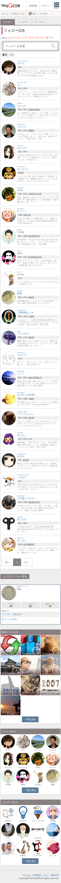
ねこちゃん (23, 767)
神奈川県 (27, 215)
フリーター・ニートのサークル (10, 713)
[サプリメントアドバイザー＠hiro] (23, 830)
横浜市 (39, 378)
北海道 (31, 109)
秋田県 (21, 173)
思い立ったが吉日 (9, 619)
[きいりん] (53, 847)
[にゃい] (8, 830)
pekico (23, 855)
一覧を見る (30, 719)
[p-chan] (9, 278)
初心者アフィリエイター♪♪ (30, 673)
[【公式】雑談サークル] (50, 645)
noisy (38, 767)
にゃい (8, 838)
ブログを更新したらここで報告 (10, 653)
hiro (4, 37)
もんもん (37, 750)
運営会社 (55, 875)
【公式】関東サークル (10, 674)
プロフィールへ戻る (16, 576)
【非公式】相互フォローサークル (10, 693)
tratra (23, 785)
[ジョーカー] (38, 847)
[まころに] (9, 544)
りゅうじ (52, 750)
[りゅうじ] (9, 130)
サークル (39, 22)
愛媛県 (31, 130)
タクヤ (8, 750)
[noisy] (9, 194)
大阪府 (31, 399)
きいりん (52, 855)
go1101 (8, 821)
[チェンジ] (9, 215)
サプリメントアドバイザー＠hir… (23, 836)
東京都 (31, 236)
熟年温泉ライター (8, 854)
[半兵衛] (9, 236)
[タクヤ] (9, 67)
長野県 (31, 337)
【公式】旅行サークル (30, 654)
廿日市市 (38, 194)
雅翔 (53, 785)
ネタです (37, 838)
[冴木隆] (53, 812)
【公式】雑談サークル (50, 654)
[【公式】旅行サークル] (31, 645)
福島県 (31, 297)
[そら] (53, 830)
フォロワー (23, 22)
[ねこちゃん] (9, 173)
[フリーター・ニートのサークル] (11, 705)
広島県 (31, 194)
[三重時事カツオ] (9, 316)
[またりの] (9, 152)
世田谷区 (38, 257)
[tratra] (9, 257)
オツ (23, 750)
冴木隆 (53, 821)
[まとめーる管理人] (9, 399)
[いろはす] (9, 481)
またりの (8, 767)
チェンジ (52, 767)
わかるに (23, 821)
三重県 (31, 316)
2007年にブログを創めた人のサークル (50, 693)
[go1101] (8, 812)
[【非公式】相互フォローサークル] (11, 685)
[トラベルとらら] (9, 418)
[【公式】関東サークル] (11, 665)
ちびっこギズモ (38, 821)
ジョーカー (37, 855)
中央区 (37, 502)
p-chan (38, 785)
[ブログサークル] (10, 5)
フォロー (11, 605)
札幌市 (37, 109)
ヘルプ (46, 875)
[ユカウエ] (9, 358)
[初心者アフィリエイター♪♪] (31, 665)
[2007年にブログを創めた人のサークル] (50, 685)
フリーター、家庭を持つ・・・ (15, 614)
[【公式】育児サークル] (50, 665)
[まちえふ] (9, 439)
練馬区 (32, 544)
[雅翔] (9, 297)
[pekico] (23, 847)
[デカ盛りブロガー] (9, 502)
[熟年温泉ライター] (8, 847)
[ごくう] (9, 377)
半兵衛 (8, 785)
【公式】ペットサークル (30, 693)
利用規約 (37, 875)
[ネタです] (38, 830)
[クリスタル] (9, 337)
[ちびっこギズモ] (38, 812)
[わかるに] (23, 812)
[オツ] (9, 88)
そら (53, 838)
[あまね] (9, 460)
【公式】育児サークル (50, 674)
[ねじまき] (9, 523)
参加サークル (50, 605)
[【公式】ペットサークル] (31, 685)
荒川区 (37, 236)
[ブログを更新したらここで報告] (11, 645)
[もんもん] (9, 109)
